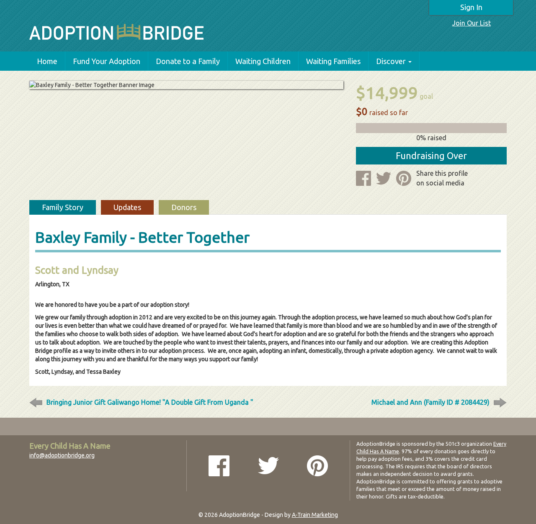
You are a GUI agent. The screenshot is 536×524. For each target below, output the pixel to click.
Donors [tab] (183, 207)
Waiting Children (263, 61)
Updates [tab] (127, 207)
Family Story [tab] (62, 207)
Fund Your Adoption (106, 61)
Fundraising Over (431, 155)
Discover (391, 61)
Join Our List (471, 23)
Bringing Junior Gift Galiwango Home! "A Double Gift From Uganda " (149, 402)
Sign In (471, 7)
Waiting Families (333, 61)
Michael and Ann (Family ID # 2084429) (430, 402)
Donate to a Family (188, 61)
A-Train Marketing (315, 514)
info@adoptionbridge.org (62, 455)
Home (47, 61)
